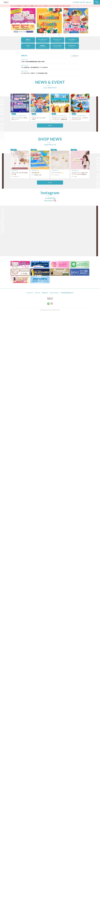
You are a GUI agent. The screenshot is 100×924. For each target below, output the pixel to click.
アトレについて (30, 292)
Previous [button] (42, 35)
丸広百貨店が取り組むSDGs (67, 292)
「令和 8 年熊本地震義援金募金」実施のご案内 (33, 61)
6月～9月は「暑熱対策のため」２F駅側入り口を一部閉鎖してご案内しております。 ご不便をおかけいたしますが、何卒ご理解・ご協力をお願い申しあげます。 (41, 5)
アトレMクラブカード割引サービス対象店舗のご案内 (34, 73)
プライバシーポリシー (54, 292)
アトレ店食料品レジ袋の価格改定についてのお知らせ (34, 67)
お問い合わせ (45, 292)
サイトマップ (37, 292)
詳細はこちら (88, 2)
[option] (23, 20)
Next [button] (59, 35)
